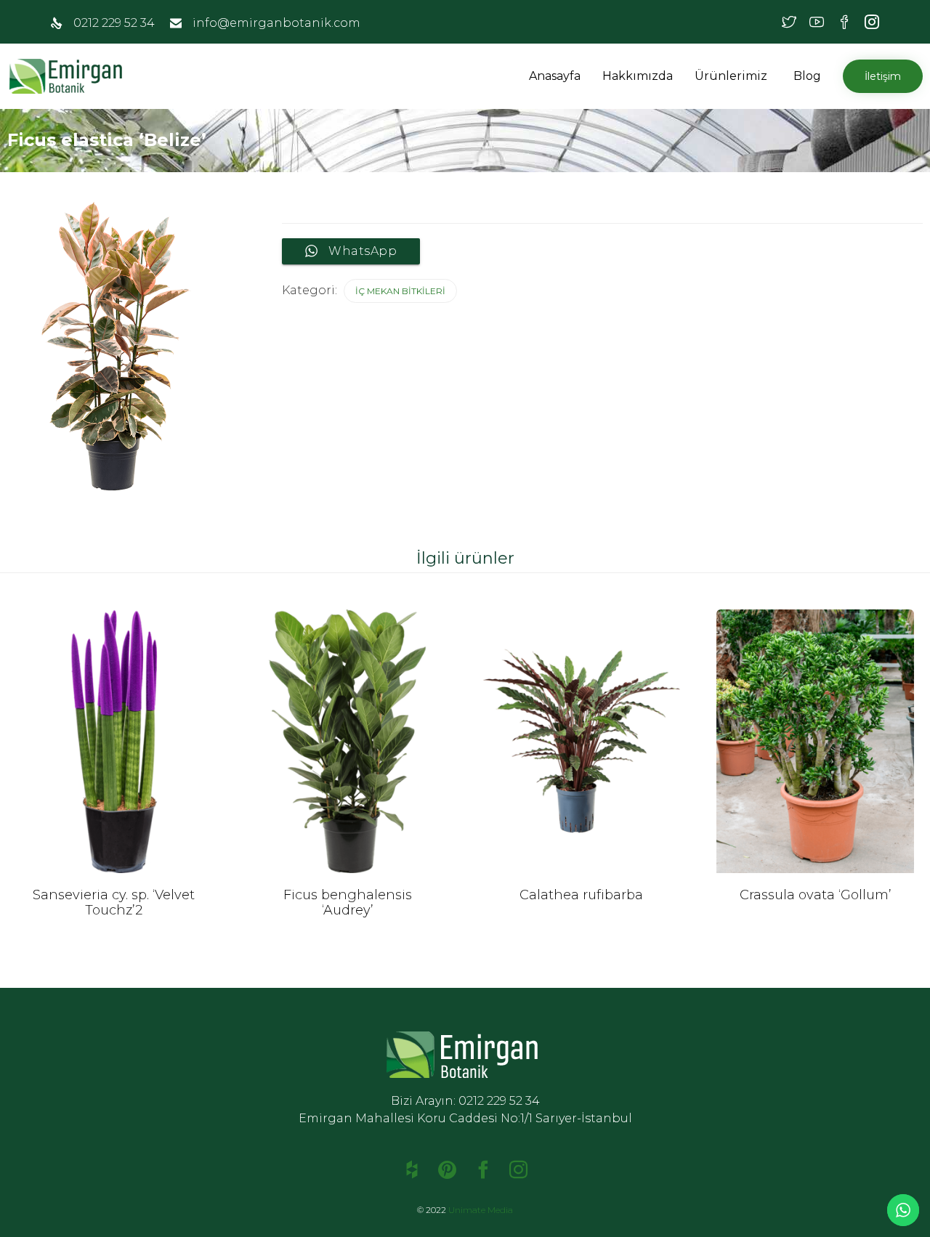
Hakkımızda (637, 76)
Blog (807, 76)
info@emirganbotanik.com (276, 23)
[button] (769, 76)
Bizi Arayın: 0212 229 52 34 (465, 1101)
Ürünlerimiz (731, 76)
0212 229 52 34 (114, 23)
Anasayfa (555, 76)
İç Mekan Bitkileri (400, 290)
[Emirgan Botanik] (69, 76)
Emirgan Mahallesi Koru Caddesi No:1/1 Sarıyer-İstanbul (465, 1118)
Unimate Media (480, 1209)
